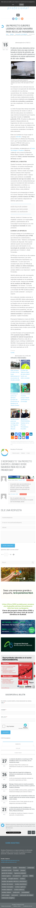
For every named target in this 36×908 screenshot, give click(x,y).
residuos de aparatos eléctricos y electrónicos (14, 881)
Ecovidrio (15, 870)
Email (3, 702)
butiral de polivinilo (28, 441)
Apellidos (4, 717)
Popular (18, 748)
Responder (30, 480)
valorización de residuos (26, 895)
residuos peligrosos (7, 889)
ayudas (15, 867)
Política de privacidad (6, 906)
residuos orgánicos (20, 887)
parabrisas (19, 443)
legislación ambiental (20, 873)
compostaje (31, 867)
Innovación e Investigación (21, 34)
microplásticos (17, 876)
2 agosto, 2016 (21, 480)
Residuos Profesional (18, 441)
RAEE (31, 876)
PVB (23, 443)
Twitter (16, 18)
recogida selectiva (13, 878)
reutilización (16, 892)
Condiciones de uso (27, 906)
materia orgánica (6, 876)
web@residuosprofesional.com (9, 862)
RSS (22, 18)
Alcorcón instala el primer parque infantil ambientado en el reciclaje (25, 397)
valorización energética (8, 898)
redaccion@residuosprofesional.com (10, 860)
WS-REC (18, 136)
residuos (22, 878)
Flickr (19, 18)
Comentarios (18, 752)
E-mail (28, 453)
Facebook (13, 18)
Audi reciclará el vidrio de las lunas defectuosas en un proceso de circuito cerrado (15, 375)
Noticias (12, 34)
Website (23, 453)
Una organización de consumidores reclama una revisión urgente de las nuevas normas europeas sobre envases (22, 797)
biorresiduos (22, 867)
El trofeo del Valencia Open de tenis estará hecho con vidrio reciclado (25, 374)
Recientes (18, 744)
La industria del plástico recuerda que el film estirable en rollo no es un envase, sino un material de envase (20, 760)
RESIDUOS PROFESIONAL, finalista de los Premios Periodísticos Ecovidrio (25, 423)
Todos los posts (15, 453)
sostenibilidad (25, 892)
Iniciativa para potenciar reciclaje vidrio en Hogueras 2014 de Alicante (15, 423)
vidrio (31, 443)
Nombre (3, 710)
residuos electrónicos (20, 884)
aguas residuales (6, 867)
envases (23, 870)
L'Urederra (13, 443)
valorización (14, 895)
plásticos (25, 876)
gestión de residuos (7, 873)
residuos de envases (7, 884)
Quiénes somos (17, 906)
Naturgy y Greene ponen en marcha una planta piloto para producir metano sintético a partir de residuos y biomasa (22, 785)
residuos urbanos (6, 892)
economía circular (6, 870)
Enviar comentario (8, 545)
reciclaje (26, 443)
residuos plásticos (19, 889)
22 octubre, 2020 (14, 494)
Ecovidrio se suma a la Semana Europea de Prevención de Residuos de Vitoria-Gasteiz (15, 399)
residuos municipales (7, 887)
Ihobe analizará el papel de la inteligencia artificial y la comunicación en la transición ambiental (20, 774)
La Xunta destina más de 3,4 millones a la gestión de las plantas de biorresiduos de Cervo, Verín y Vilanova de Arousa (22, 809)
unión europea (5, 895)
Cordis (12, 352)
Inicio (7, 34)
